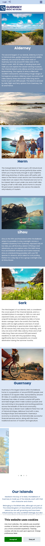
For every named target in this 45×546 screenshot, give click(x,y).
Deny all (32, 539)
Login (5, 2)
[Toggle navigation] (41, 2)
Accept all (13, 539)
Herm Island (22, 463)
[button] (18, 475)
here (15, 533)
